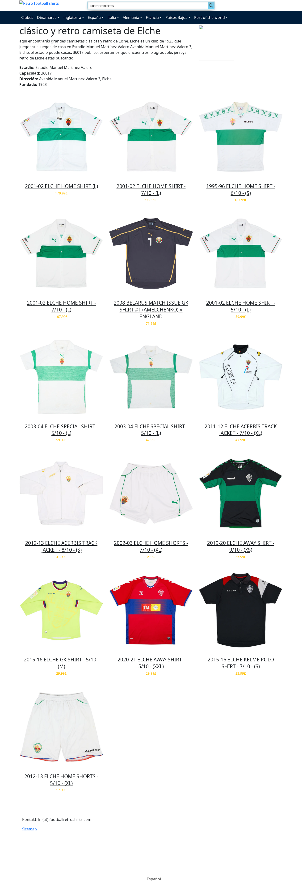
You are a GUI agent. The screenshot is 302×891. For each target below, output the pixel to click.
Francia (152, 17)
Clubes (27, 17)
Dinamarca (47, 17)
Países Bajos (176, 17)
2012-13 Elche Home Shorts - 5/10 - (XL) (61, 779)
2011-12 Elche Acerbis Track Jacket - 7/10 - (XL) (241, 430)
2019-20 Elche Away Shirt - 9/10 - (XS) (240, 546)
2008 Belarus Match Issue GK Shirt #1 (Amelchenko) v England (151, 309)
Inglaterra (72, 17)
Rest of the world (209, 17)
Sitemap (29, 829)
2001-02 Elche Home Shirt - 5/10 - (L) (240, 306)
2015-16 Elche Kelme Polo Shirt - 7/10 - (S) (241, 663)
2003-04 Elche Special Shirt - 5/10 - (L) (61, 430)
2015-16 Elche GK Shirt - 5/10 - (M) (61, 663)
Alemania (131, 17)
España (94, 17)
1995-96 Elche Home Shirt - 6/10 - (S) (240, 189)
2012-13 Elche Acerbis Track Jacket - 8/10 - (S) (61, 546)
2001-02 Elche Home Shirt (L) (61, 186)
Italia (111, 17)
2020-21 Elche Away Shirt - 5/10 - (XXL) (151, 663)
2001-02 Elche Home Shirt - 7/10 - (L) (151, 189)
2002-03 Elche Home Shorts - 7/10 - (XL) (151, 546)
